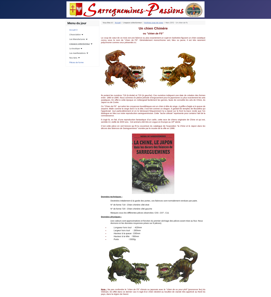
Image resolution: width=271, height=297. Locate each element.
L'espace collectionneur (79, 44)
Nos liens (73, 58)
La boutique (74, 48)
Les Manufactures (77, 39)
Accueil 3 (73, 30)
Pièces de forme (76, 62)
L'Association (75, 34)
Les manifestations (77, 53)
